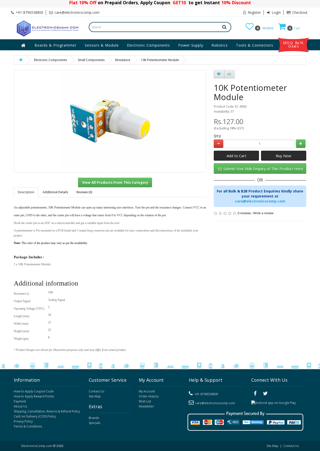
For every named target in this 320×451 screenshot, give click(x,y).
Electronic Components (148, 45)
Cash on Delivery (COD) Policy (35, 416)
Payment (20, 401)
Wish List (145, 401)
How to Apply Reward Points (34, 396)
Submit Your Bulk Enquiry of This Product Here (262, 168)
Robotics (220, 45)
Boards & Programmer (55, 45)
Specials (94, 423)
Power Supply (190, 45)
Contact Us (96, 391)
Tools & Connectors (254, 45)
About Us (20, 406)
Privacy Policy (23, 421)
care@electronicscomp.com (260, 201)
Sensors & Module (102, 45)
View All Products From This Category (115, 182)
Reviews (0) (84, 192)
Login (276, 12)
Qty (217, 135)
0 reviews (244, 213)
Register (254, 12)
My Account (147, 391)
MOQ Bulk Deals (293, 44)
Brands (94, 418)
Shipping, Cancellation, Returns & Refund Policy (47, 411)
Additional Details (55, 192)
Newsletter (146, 406)
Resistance (122, 60)
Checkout (299, 12)
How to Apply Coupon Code (34, 391)
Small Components (91, 60)
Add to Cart (236, 155)
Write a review (263, 213)
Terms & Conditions (28, 426)
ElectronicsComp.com (37, 446)
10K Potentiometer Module (160, 60)
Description (26, 192)
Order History (148, 396)
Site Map (95, 396)
